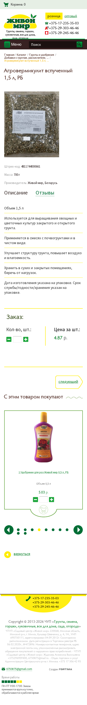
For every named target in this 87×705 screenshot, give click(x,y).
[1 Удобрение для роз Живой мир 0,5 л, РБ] (43, 437)
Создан (53, 669)
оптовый (70, 16)
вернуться (22, 553)
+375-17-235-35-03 (64, 23)
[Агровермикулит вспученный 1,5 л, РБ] (31, 156)
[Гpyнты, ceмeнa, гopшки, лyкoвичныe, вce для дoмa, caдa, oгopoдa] (20, 28)
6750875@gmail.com (19, 669)
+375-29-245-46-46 (64, 32)
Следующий (68, 381)
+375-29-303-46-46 (64, 27)
